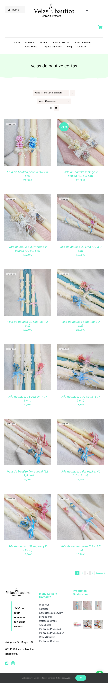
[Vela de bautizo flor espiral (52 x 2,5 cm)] (27, 421)
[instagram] (13, 663)
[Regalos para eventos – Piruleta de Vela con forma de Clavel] (87, 621)
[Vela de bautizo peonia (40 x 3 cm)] (27, 121)
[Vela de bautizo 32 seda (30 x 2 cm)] (80, 346)
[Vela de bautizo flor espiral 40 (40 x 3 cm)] (80, 421)
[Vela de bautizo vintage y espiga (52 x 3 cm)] (80, 121)
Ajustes (68, 678)
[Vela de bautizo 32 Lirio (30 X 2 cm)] (80, 196)
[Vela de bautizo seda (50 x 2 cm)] (80, 271)
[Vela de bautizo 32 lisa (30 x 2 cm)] (27, 271)
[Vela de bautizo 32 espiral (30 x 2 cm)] (27, 496)
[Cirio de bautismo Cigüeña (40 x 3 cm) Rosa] (87, 602)
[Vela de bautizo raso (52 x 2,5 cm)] (80, 496)
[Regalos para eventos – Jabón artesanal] (77, 621)
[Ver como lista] (56, 108)
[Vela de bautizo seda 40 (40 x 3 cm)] (27, 346)
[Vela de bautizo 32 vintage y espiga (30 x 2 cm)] (27, 196)
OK (80, 678)
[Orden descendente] (73, 93)
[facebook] (6, 663)
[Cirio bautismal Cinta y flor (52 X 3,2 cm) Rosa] (98, 602)
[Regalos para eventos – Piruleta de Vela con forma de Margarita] (98, 621)
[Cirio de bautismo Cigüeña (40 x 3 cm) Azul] (77, 602)
